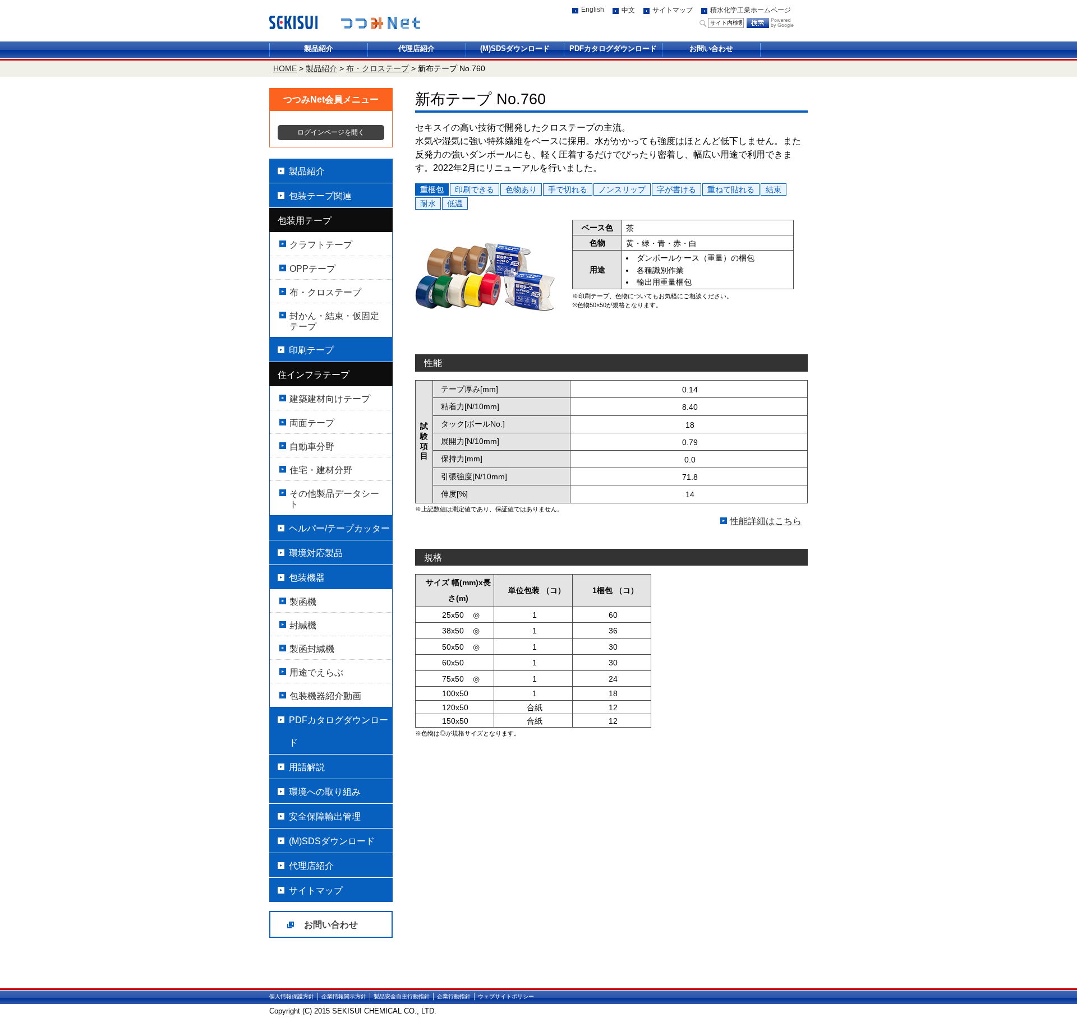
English (592, 9)
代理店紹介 (416, 48)
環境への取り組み (325, 792)
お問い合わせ (711, 48)
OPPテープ (312, 269)
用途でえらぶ (316, 672)
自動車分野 (311, 446)
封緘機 (302, 625)
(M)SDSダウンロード (515, 48)
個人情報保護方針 (291, 996)
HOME (285, 68)
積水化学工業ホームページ (750, 10)
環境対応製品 (316, 553)
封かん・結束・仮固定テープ (334, 321)
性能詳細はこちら (766, 521)
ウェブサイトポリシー (506, 996)
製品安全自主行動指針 (402, 996)
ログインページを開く (331, 132)
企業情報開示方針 (343, 996)
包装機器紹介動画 (325, 696)
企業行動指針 (454, 996)
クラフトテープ (320, 244)
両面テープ (311, 423)
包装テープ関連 (320, 196)
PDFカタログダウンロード (613, 48)
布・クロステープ (377, 68)
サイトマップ (672, 10)
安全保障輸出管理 (325, 816)
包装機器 (307, 577)
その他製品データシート (334, 499)
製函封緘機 (311, 649)
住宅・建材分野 (320, 470)
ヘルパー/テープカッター (339, 528)
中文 (628, 10)
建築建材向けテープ (329, 399)
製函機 (302, 602)
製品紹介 (318, 48)
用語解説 (307, 767)
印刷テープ (311, 350)
